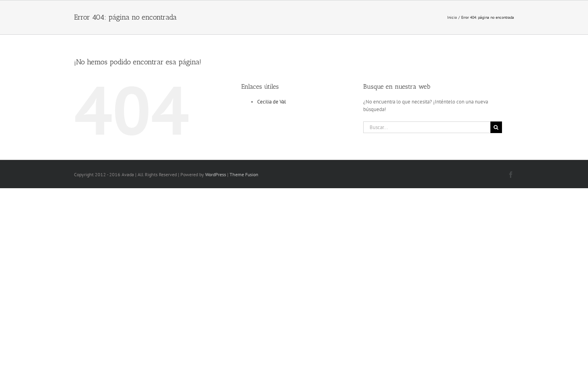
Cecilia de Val (271, 101)
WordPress (215, 174)
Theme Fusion (244, 174)
